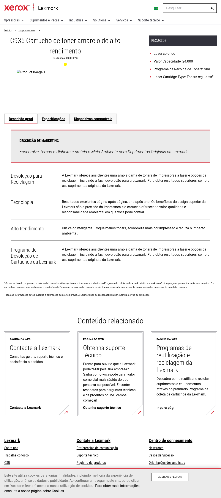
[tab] (20, 119)
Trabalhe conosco (16, 455)
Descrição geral (21, 119)
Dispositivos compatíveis (93, 119)
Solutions (99, 20)
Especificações (53, 119)
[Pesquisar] (212, 8)
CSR (7, 463)
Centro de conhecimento (170, 440)
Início (31, 7)
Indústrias (76, 20)
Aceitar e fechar (170, 476)
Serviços (122, 20)
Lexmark (12, 440)
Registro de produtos (91, 463)
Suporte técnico (149, 20)
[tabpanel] (110, 200)
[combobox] (190, 8)
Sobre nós (11, 448)
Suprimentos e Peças (44, 20)
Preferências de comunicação (97, 448)
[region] (110, 483)
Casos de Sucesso (161, 455)
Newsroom (156, 448)
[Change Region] (156, 8)
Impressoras (11, 20)
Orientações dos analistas (167, 463)
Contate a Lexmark (93, 440)
